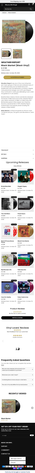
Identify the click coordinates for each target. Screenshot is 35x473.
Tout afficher (17, 166)
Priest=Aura (21, 214)
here (2, 365)
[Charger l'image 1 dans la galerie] (6, 54)
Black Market (5, 418)
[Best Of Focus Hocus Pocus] (9, 231)
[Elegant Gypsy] (26, 176)
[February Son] (26, 260)
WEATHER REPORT (10, 62)
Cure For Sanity (6, 297)
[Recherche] (31, 9)
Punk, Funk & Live (23, 297)
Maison (4, 12)
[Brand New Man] (9, 176)
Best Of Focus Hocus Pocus (7, 241)
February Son (22, 270)
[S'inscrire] (32, 435)
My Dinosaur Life (6, 270)
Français (13, 462)
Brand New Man (6, 186)
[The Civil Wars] (9, 204)
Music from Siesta (23, 241)
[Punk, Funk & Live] (26, 287)
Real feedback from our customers (17, 332)
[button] (2, 5)
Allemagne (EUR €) (16, 458)
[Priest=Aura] (26, 204)
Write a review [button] (17, 318)
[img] (18, 330)
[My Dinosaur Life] (9, 260)
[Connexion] (29, 4)
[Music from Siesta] (26, 231)
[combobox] (19, 9)
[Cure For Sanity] (9, 287)
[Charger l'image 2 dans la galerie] (17, 54)
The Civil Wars (5, 214)
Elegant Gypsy (22, 186)
